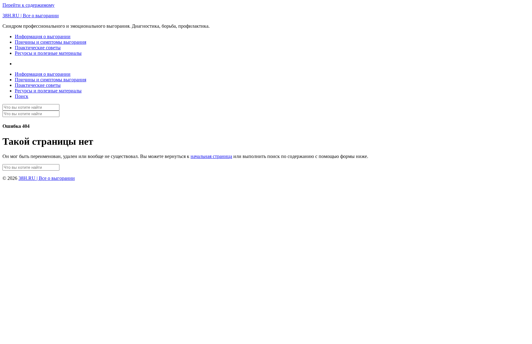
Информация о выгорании (43, 36)
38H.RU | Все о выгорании (30, 15)
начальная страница (211, 156)
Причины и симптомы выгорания (50, 42)
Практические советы (38, 47)
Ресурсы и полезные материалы (48, 53)
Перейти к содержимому (28, 5)
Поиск (21, 96)
